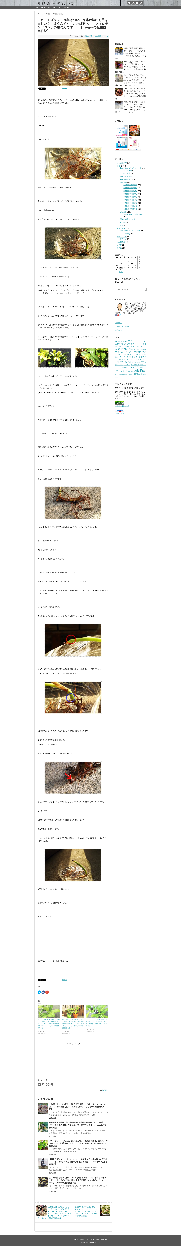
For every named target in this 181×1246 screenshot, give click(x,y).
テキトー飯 (120, 359)
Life (49, 7)
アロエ (129, 344)
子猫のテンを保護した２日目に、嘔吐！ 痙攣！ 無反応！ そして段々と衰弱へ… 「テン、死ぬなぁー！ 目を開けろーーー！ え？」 (131, 107)
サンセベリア (140, 352)
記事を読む (52, 1118)
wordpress (124, 341)
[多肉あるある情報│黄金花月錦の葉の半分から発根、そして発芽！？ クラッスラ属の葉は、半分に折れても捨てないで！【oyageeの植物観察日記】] (43, 1127)
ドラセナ (119, 362)
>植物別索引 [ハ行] (101, 36)
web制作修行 (122, 242)
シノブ (124, 355)
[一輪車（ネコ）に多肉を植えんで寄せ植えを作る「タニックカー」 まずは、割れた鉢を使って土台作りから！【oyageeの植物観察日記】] (43, 1108)
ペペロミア (135, 365)
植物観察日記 (88, 36)
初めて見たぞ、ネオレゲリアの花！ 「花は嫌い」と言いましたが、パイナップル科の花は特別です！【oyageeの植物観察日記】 (130, 67)
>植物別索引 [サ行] (130, 191)
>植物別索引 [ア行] (130, 185)
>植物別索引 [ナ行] (130, 197)
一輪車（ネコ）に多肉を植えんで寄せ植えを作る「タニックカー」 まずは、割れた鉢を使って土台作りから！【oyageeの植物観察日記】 (78, 1106)
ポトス (143, 364)
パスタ (131, 362)
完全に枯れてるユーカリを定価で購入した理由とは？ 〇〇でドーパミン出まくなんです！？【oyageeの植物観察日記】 (130, 94)
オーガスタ (128, 346)
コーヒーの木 (135, 349)
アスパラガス (122, 344)
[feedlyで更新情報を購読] (137, 3)
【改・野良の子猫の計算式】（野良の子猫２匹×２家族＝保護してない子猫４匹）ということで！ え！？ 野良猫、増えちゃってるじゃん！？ (130, 80)
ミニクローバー (121, 367)
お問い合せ (118, 330)
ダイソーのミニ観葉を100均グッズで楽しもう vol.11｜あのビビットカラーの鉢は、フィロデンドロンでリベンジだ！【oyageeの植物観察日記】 (73, 1024)
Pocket (64, 88)
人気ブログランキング (122, 406)
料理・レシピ (122, 237)
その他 (119, 245)
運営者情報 (118, 323)
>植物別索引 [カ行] (130, 188)
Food (54, 7)
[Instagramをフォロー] (133, 3)
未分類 (119, 248)
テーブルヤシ (128, 359)
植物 (118, 166)
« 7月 (121, 272)
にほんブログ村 (120, 413)
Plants (43, 7)
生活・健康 (121, 228)
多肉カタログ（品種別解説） (134, 214)
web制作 (118, 341)
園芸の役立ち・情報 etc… (130, 219)
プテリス (127, 365)
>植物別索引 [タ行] (130, 194)
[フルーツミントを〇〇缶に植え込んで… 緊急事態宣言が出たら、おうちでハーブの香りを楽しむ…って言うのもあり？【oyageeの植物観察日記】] (43, 1145)
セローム (137, 357)
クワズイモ (126, 349)
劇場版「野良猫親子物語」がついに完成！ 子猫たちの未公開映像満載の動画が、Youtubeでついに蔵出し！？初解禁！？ (130, 53)
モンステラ (133, 367)
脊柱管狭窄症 (130, 374)
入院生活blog (125, 234)
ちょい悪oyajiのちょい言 (55, 3)
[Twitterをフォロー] (129, 3)
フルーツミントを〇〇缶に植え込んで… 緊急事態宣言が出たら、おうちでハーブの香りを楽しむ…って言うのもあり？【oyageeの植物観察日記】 (78, 1143)
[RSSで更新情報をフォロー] (141, 3)
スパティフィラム (126, 357)
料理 (124, 374)
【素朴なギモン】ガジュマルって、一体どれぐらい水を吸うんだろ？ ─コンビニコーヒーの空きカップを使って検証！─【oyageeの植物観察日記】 (79, 1161)
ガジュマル (137, 346)
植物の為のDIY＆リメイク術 (130, 168)
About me (66, 7)
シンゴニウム (133, 354)
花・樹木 (123, 222)
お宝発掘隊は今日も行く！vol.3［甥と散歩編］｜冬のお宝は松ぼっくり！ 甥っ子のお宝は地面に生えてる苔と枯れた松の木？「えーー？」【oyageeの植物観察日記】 (77, 1180)
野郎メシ (123, 239)
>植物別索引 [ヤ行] (130, 206)
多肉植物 (123, 212)
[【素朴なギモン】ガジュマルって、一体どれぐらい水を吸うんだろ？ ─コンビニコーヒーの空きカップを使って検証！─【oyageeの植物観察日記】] (43, 1163)
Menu (37, 7)
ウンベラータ (138, 344)
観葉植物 (123, 182)
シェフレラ (118, 355)
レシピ (141, 367)
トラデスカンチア (139, 359)
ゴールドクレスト (125, 352)
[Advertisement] (73, 934)
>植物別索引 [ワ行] (130, 209)
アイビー (132, 341)
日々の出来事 (122, 163)
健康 (129, 371)
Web (59, 7)
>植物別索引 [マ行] (130, 203)
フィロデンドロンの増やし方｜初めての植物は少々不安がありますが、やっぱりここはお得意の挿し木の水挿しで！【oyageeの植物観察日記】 (49, 1024)
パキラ (126, 362)
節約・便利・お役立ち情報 (130, 230)
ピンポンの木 (137, 362)
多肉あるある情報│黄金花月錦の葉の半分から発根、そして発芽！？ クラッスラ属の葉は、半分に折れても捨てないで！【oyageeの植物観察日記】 (79, 1125)
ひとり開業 (127, 170)
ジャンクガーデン (127, 176)
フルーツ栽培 (125, 173)
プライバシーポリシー (122, 326)
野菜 (121, 225)
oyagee (105, 1090)
